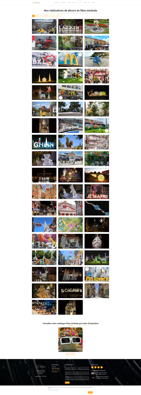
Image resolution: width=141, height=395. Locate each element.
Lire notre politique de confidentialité (53, 389)
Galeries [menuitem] (79, 2)
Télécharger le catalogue (70, 354)
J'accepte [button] (90, 392)
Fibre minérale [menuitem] (63, 2)
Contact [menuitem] (93, 2)
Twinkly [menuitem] (69, 2)
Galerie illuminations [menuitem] (55, 368)
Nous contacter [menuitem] (55, 371)
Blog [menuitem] (89, 2)
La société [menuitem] (85, 2)
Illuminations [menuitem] (57, 2)
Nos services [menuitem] (74, 2)
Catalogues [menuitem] (54, 366)
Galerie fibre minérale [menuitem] (56, 370)
